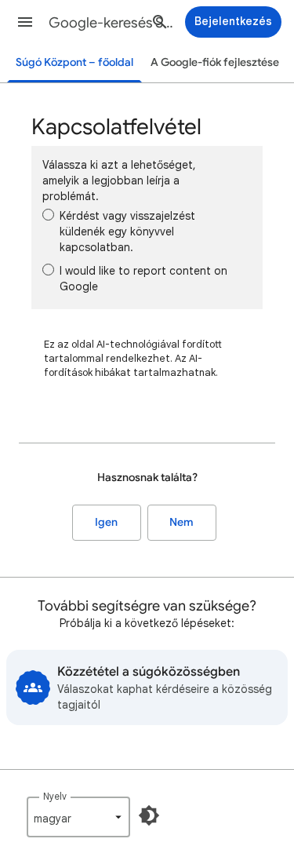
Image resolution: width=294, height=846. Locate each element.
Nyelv (55, 796)
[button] (25, 22)
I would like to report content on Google (143, 279)
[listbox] (78, 817)
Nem (181, 522)
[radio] (48, 215)
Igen (106, 522)
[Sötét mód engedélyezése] (149, 815)
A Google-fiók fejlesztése (215, 62)
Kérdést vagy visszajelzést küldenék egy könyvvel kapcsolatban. (127, 231)
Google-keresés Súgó (112, 22)
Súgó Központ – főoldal (74, 62)
